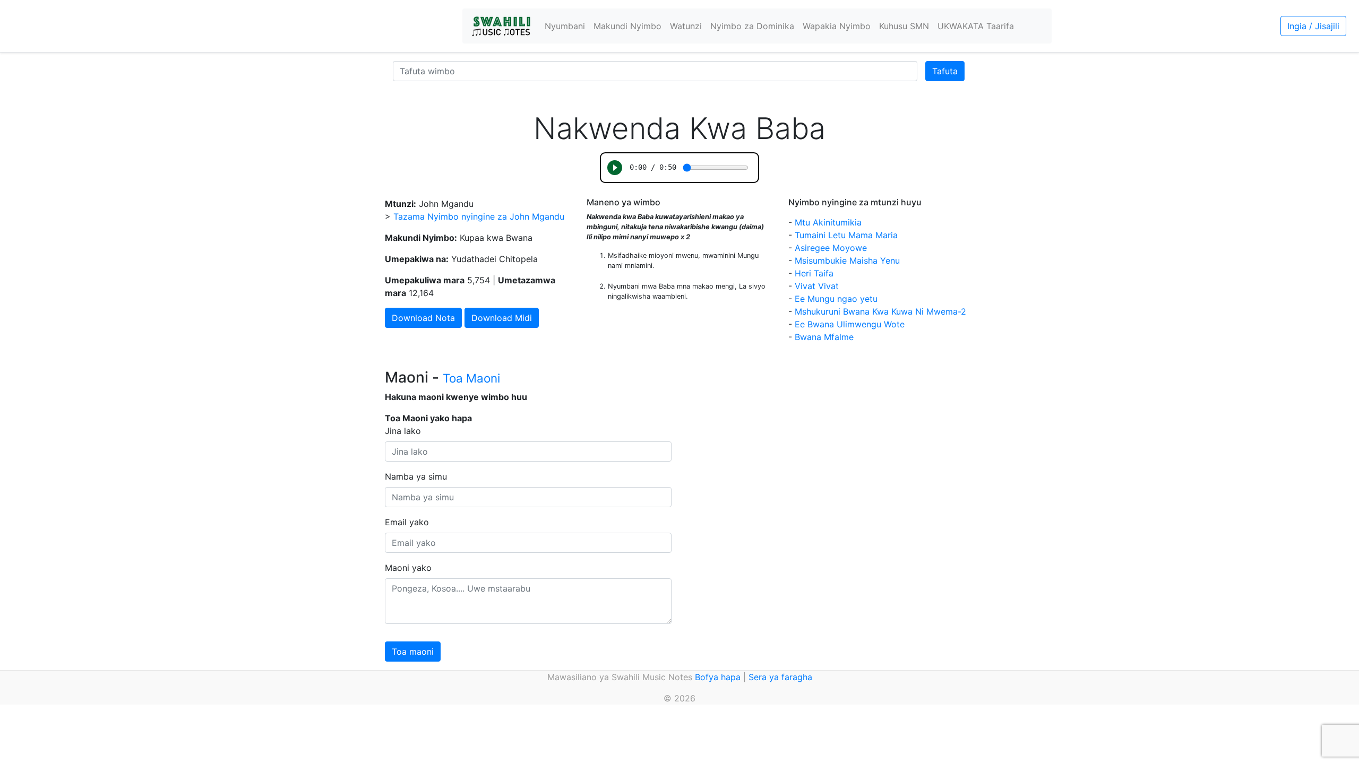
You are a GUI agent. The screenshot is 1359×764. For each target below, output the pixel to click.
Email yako (407, 522)
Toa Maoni (471, 378)
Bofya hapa (718, 677)
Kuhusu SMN (904, 26)
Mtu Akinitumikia (828, 222)
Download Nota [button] (423, 317)
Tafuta (945, 71)
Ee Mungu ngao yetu (836, 298)
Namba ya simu (416, 476)
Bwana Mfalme (824, 337)
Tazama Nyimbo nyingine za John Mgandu (478, 216)
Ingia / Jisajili (1313, 26)
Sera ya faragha (780, 677)
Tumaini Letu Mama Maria (846, 235)
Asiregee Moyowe (831, 247)
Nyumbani (565, 26)
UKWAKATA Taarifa (975, 26)
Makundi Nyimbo (627, 26)
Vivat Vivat (817, 286)
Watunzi (686, 26)
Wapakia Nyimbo (837, 26)
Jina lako (403, 431)
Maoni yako (408, 567)
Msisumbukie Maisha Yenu (847, 260)
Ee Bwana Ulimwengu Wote (850, 324)
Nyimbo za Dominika (752, 26)
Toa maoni (413, 651)
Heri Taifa (814, 273)
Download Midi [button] (501, 317)
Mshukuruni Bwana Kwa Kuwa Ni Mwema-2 (880, 311)
